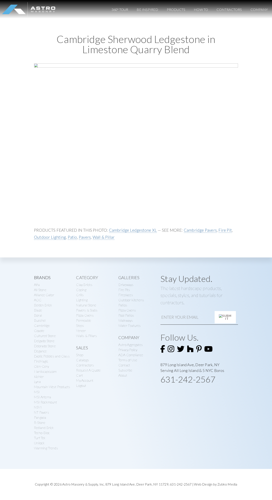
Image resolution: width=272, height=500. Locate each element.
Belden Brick (43, 305)
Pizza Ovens (85, 315)
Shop (79, 355)
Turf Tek (39, 438)
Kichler (39, 376)
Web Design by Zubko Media (215, 484)
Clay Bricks (84, 285)
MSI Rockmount (45, 402)
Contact (124, 365)
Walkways (125, 320)
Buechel (39, 320)
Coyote (39, 331)
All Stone (40, 290)
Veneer (81, 331)
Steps (80, 325)
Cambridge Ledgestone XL (133, 230)
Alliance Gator (44, 295)
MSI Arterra (42, 397)
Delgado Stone (44, 341)
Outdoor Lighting (50, 237)
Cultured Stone (45, 336)
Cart (79, 375)
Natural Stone (86, 305)
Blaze (38, 310)
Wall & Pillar (104, 237)
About (122, 375)
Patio (72, 237)
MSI (37, 392)
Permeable (83, 320)
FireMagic (41, 361)
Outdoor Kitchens (131, 300)
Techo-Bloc (42, 433)
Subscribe (125, 370)
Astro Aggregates (130, 345)
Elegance (40, 351)
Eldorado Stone (45, 346)
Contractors (85, 365)
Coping (81, 290)
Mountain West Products (52, 387)
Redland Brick (44, 428)
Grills (80, 295)
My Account (84, 380)
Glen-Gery (41, 366)
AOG (38, 300)
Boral (38, 315)
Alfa (37, 285)
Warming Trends (46, 448)
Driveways (126, 285)
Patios (122, 305)
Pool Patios (126, 315)
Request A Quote (88, 370)
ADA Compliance (130, 355)
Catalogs (82, 360)
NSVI (38, 407)
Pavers (85, 237)
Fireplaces (125, 295)
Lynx (37, 382)
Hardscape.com (45, 371)
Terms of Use (127, 360)
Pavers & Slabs (87, 310)
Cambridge (42, 325)
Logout (81, 385)
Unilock (39, 443)
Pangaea (40, 417)
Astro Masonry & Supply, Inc (83, 484)
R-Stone (39, 422)
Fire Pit (225, 230)
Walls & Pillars (86, 336)
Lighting (82, 300)
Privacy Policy (127, 350)
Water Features (129, 325)
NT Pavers (41, 412)
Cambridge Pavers (200, 230)
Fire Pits (124, 290)
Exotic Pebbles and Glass (52, 356)
